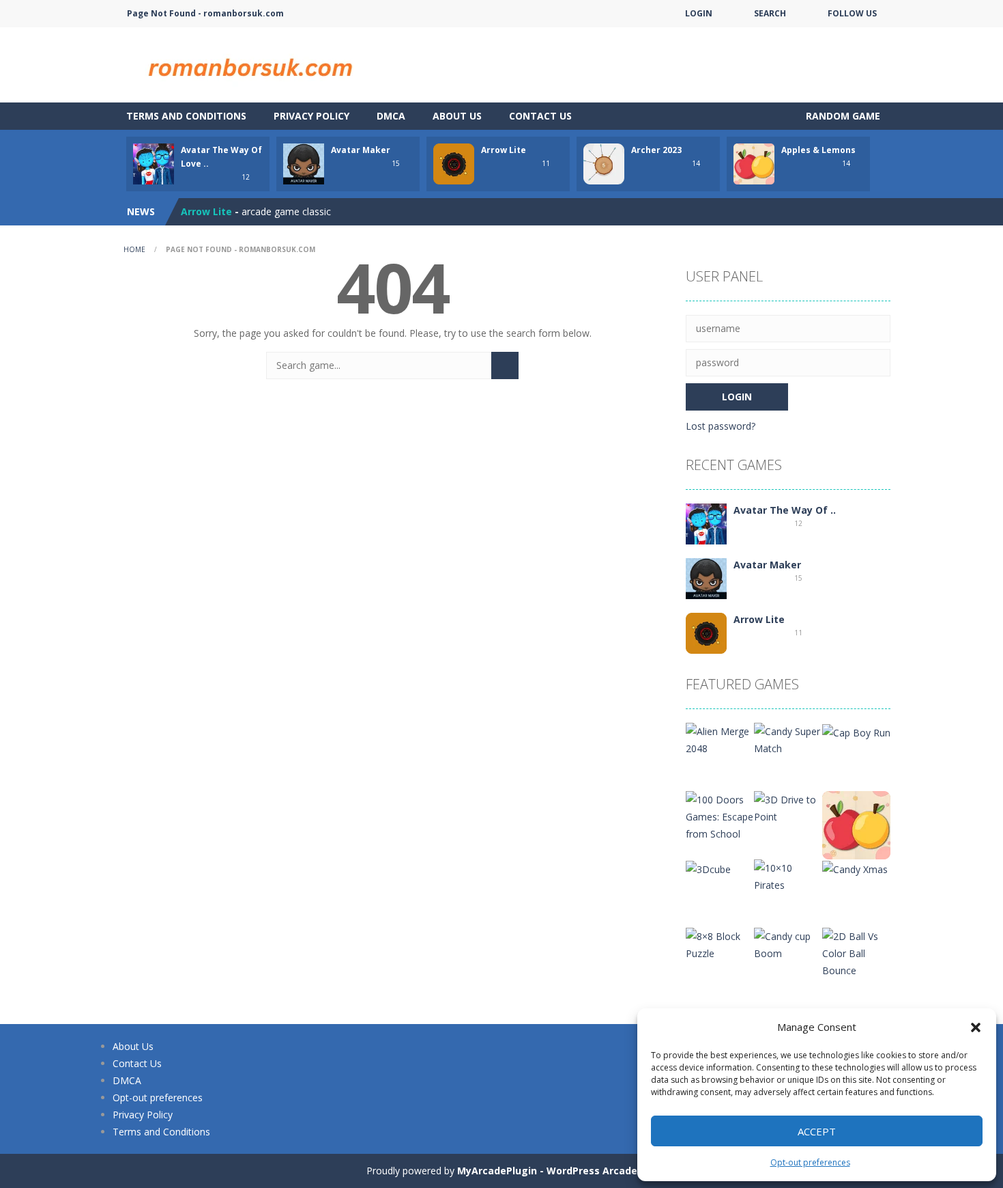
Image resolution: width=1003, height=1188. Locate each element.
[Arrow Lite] (706, 632)
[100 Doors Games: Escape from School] (720, 815)
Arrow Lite (503, 150)
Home (134, 249)
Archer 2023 (656, 150)
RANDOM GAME (841, 115)
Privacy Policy (311, 115)
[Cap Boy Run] (856, 731)
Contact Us (540, 115)
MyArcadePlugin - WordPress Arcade (547, 1170)
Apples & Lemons (818, 150)
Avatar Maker (360, 150)
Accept (817, 1131)
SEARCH (770, 13)
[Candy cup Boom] (788, 943)
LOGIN (698, 13)
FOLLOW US (852, 13)
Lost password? (720, 425)
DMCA (391, 115)
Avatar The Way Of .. (784, 509)
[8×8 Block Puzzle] (720, 943)
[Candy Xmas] (855, 867)
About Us (457, 115)
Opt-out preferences (810, 1162)
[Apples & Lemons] (856, 824)
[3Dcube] (708, 867)
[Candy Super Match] (788, 738)
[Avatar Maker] (706, 577)
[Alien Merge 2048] (720, 738)
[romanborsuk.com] (249, 63)
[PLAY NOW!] (153, 162)
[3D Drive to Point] (788, 807)
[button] (976, 1027)
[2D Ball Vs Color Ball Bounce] (856, 951)
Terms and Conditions (186, 115)
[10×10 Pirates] (788, 875)
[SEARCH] (505, 365)
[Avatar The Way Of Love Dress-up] (706, 522)
